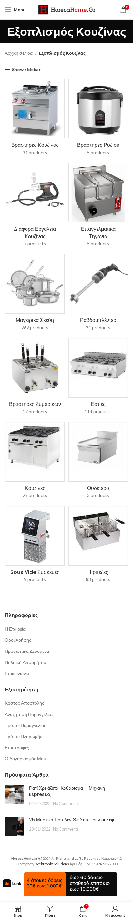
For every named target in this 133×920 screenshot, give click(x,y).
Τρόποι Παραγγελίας (25, 725)
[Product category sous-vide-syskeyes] (35, 546)
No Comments (66, 803)
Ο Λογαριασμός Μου (25, 758)
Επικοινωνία (17, 673)
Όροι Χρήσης (18, 640)
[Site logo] (67, 9)
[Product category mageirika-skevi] (35, 294)
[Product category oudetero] (98, 462)
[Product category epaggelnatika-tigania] (98, 206)
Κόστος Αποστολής (24, 703)
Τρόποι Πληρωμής (23, 736)
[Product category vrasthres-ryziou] (98, 119)
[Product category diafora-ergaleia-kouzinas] (35, 206)
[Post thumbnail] (14, 796)
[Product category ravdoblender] (98, 294)
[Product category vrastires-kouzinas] (35, 119)
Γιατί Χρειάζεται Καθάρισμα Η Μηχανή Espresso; (67, 791)
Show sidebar (26, 69)
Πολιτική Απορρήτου (25, 662)
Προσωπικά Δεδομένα (27, 651)
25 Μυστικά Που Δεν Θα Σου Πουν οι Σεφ (71, 819)
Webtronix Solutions (52, 864)
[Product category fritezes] (98, 546)
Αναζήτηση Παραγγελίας (29, 714)
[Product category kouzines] (35, 462)
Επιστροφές (17, 747)
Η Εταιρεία (15, 629)
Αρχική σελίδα (19, 53)
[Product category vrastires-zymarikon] (35, 378)
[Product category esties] (98, 378)
